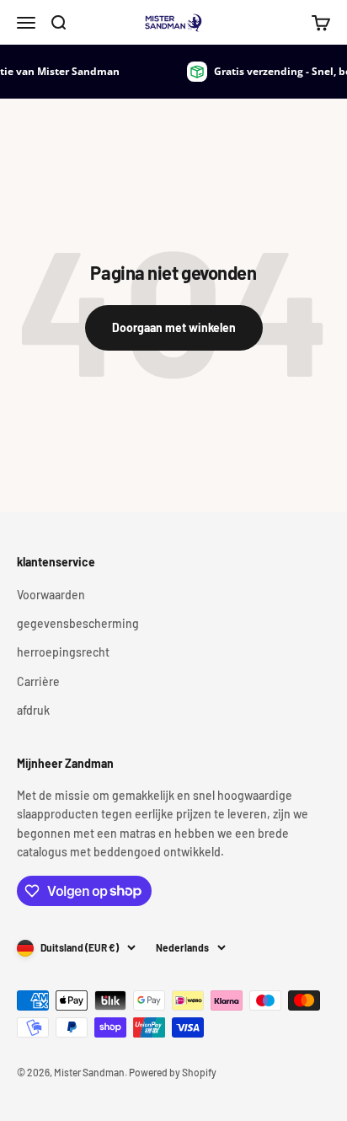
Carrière (38, 681)
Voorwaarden (51, 594)
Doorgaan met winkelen (174, 327)
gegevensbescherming (78, 623)
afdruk (33, 710)
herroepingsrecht (63, 652)
